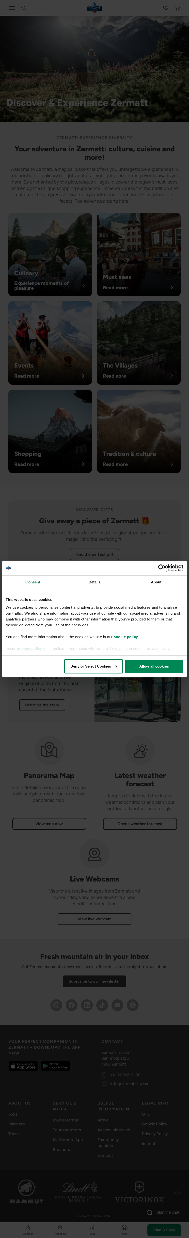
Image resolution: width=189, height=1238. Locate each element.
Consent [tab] (32, 582)
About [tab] (156, 582)
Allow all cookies (154, 666)
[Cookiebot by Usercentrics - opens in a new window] (161, 568)
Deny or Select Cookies (90, 666)
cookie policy (126, 637)
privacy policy (29, 648)
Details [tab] (95, 582)
